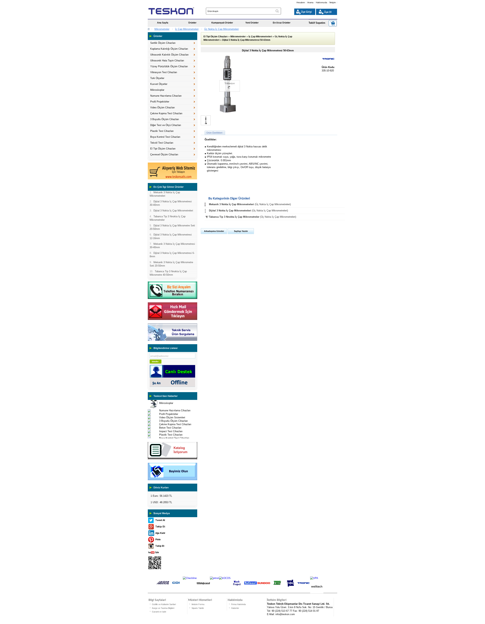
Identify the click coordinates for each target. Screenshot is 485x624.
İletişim (332, 2)
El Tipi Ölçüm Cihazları (163, 148)
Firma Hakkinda (238, 604)
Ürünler (192, 22)
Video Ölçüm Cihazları (162, 107)
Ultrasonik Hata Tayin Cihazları (167, 60)
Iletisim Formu (198, 604)
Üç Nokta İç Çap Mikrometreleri (221, 29)
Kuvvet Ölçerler (158, 84)
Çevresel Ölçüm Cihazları (164, 154)
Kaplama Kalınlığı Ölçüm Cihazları (169, 48)
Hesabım (300, 2)
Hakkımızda (321, 2)
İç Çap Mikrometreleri (187, 29)
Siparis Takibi (198, 608)
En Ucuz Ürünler (281, 22)
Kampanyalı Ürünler (222, 22)
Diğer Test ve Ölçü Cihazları (165, 125)
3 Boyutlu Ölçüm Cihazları (164, 119)
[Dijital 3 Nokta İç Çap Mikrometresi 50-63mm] (228, 111)
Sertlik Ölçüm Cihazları (163, 42)
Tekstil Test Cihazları (161, 142)
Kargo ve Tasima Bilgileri (163, 608)
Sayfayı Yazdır (241, 231)
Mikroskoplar (157, 89)
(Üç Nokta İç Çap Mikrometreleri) (250, 204)
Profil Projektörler (159, 101)
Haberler (235, 608)
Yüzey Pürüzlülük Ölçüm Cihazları (169, 66)
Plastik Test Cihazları (162, 131)
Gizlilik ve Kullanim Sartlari (164, 604)
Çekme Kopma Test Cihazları (166, 113)
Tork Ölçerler (157, 78)
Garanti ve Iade (159, 612)
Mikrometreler (161, 29)
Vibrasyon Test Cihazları (163, 72)
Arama (310, 2)
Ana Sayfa (162, 22)
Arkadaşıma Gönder (214, 231)
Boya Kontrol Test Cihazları (165, 136)
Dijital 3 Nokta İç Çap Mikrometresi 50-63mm (246, 40)
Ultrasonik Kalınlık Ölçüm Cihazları (169, 54)
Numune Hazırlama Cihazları (166, 95)
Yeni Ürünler (252, 22)
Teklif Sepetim (317, 22)
